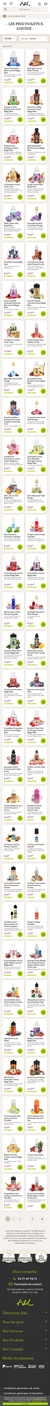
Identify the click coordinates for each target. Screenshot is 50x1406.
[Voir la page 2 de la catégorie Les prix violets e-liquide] (42, 1219)
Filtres (8, 38)
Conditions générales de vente (22, 1388)
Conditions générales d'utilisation (23, 1393)
